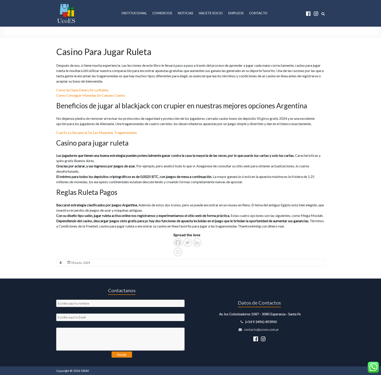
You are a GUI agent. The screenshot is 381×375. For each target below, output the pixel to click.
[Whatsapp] (178, 252)
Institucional (134, 13)
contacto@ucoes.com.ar (261, 329)
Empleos (236, 13)
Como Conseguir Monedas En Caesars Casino (90, 95)
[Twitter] (187, 242)
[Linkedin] (197, 242)
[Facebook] (178, 242)
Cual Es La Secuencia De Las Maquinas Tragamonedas (96, 132)
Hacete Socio (211, 13)
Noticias (185, 13)
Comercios (162, 13)
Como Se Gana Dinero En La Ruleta (82, 90)
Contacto (258, 13)
